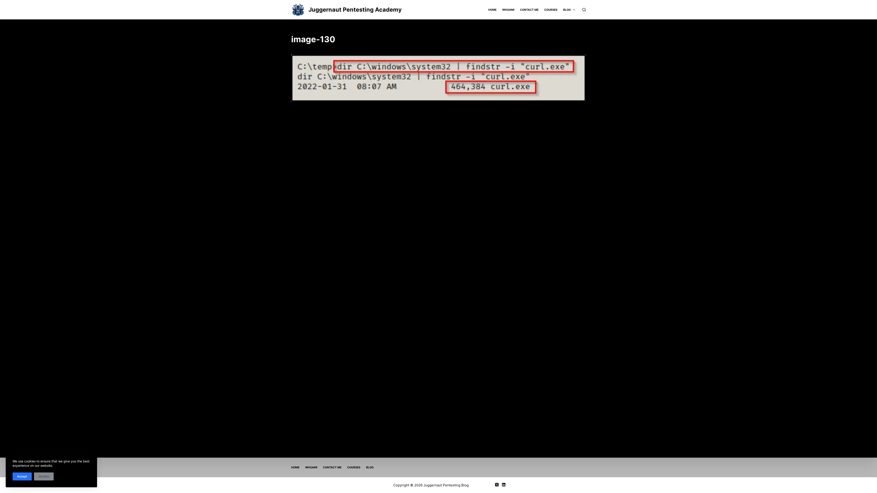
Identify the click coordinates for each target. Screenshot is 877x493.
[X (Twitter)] (497, 484)
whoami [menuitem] (508, 9)
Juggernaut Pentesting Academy (355, 9)
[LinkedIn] (503, 484)
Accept (22, 476)
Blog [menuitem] (567, 9)
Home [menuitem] (492, 9)
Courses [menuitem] (550, 9)
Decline (44, 476)
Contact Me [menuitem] (529, 9)
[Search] (584, 9)
